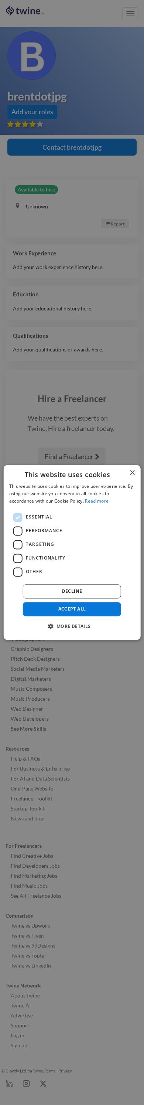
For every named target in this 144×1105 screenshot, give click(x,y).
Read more (97, 501)
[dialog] (72, 552)
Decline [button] (72, 591)
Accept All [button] (72, 609)
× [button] (132, 473)
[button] (71, 626)
